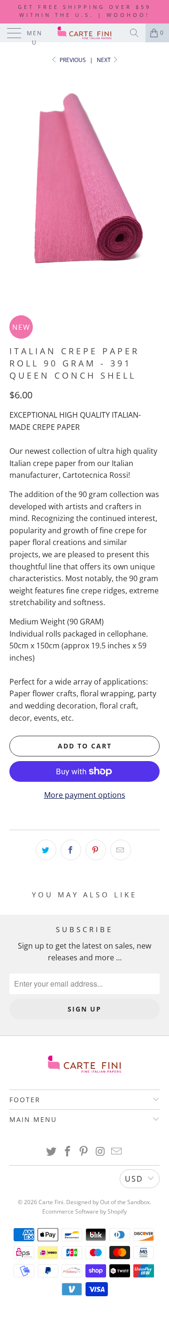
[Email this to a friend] (120, 850)
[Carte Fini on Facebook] (68, 1151)
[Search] (134, 32)
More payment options (84, 795)
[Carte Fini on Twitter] (52, 1151)
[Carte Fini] (84, 32)
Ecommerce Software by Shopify (84, 1211)
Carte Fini (50, 1202)
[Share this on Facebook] (71, 850)
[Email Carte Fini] (117, 1151)
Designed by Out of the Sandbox (108, 1202)
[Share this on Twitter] (46, 850)
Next (104, 60)
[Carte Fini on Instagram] (100, 1151)
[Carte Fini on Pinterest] (84, 1151)
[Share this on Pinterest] (95, 850)
